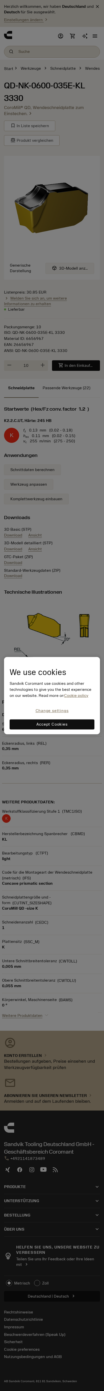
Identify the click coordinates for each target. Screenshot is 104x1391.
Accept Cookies (51, 724)
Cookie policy (76, 695)
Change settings (52, 711)
